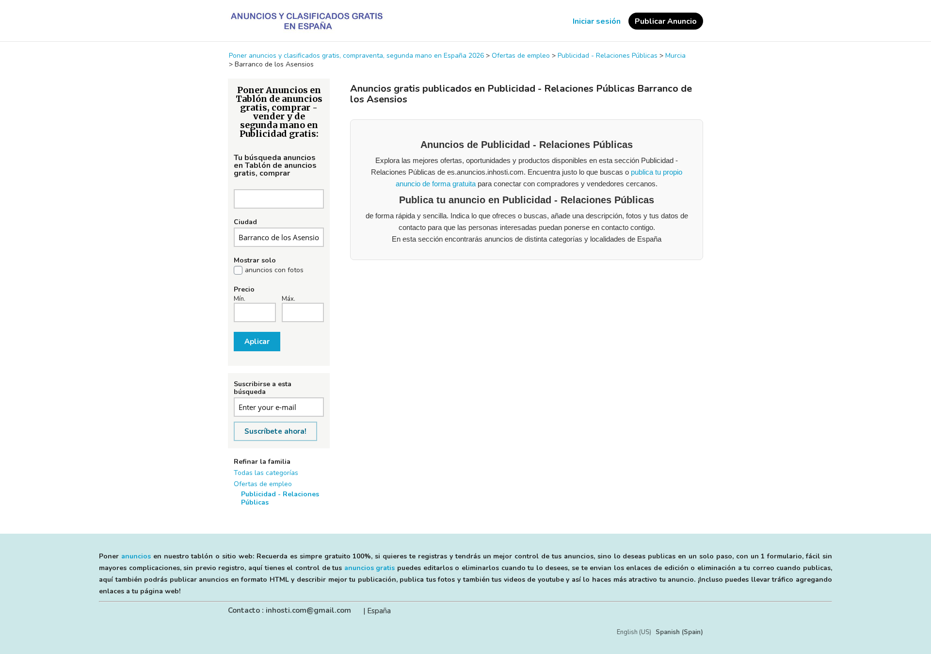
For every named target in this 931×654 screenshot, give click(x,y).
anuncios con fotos (274, 270)
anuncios (136, 556)
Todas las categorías (266, 472)
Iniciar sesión (597, 21)
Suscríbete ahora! (275, 431)
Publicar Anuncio (666, 21)
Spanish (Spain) (679, 632)
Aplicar (257, 341)
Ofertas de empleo (263, 484)
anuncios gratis (369, 567)
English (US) (634, 632)
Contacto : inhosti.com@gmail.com (289, 610)
